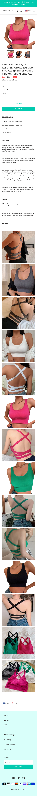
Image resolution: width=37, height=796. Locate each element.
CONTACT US (7, 749)
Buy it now (18, 108)
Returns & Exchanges (9, 735)
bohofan (16, 789)
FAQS (5, 725)
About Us (6, 720)
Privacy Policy (7, 740)
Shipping (4, 80)
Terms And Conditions (9, 744)
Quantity (4, 93)
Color (3, 86)
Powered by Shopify (22, 789)
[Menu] (34, 11)
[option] (10, 54)
